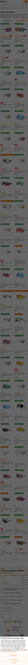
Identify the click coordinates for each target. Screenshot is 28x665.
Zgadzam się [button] (14, 655)
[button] (21, 649)
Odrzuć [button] (14, 662)
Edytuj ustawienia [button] (14, 659)
